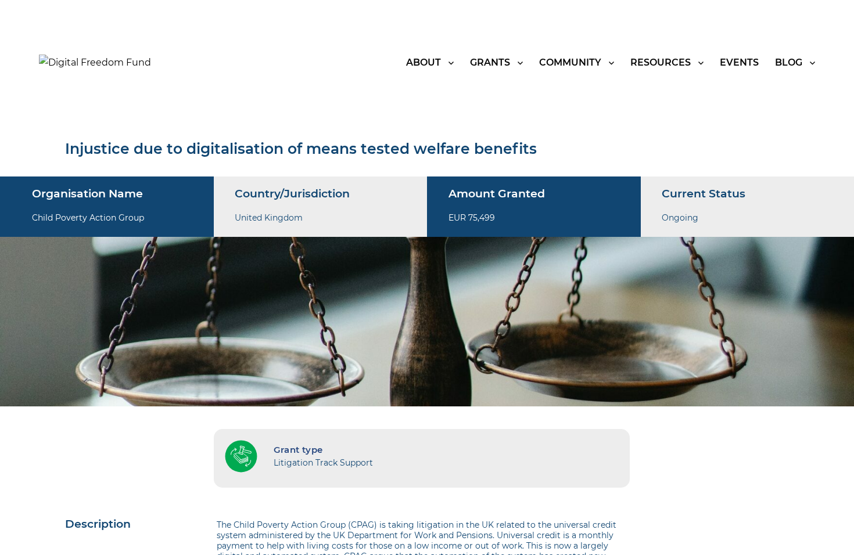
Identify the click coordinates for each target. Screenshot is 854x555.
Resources (660, 62)
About (423, 62)
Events (739, 62)
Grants (490, 62)
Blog (788, 62)
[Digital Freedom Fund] (95, 61)
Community (570, 62)
